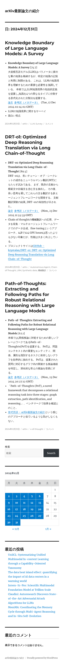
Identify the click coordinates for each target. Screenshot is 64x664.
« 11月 (15, 528)
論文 (10, 102)
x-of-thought (36, 429)
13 (40, 502)
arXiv (25, 123)
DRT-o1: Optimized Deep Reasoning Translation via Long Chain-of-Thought (27, 145)
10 (16, 502)
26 (32, 515)
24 (16, 515)
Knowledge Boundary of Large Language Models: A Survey (29, 48)
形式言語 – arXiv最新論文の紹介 (26, 412)
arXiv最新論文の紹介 (22, 11)
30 (8, 522)
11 (24, 502)
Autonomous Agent (40, 267)
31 (16, 522)
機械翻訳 (42, 270)
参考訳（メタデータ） (26, 102)
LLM (32, 123)
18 (24, 509)
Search (51, 453)
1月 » (48, 528)
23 (8, 515)
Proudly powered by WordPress (42, 658)
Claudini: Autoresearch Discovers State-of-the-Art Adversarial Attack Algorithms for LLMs (32, 598)
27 (39, 515)
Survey (39, 123)
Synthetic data (29, 270)
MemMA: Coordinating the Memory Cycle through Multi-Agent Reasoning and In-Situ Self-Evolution (31, 612)
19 (32, 509)
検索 (7, 446)
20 (39, 509)
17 (16, 509)
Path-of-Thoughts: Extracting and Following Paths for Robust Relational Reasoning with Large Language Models (30, 297)
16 (8, 509)
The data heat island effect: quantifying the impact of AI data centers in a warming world (32, 577)
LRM (19, 270)
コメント (49, 123)
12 (32, 502)
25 (24, 515)
